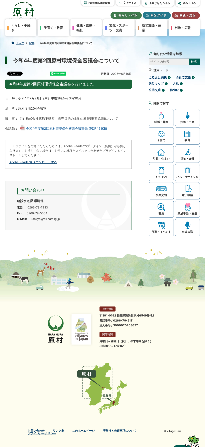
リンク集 (58, 430)
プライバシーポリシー (42, 433)
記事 (31, 43)
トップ (20, 43)
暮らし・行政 (128, 15)
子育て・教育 (53, 28)
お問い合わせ (36, 430)
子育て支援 (183, 77)
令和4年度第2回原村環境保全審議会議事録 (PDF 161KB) (66, 128)
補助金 (174, 90)
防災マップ (156, 83)
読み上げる (189, 3)
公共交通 (155, 90)
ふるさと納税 (158, 77)
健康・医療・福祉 (86, 27)
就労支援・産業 (151, 27)
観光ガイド (159, 15)
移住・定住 (188, 15)
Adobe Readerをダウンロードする (33, 162)
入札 (176, 83)
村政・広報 (183, 28)
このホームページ (83, 430)
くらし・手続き (20, 27)
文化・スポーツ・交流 (119, 27)
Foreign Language (99, 2)
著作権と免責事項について (120, 430)
